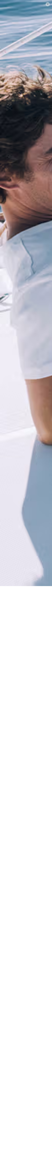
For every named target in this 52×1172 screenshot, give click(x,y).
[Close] (48, 4)
